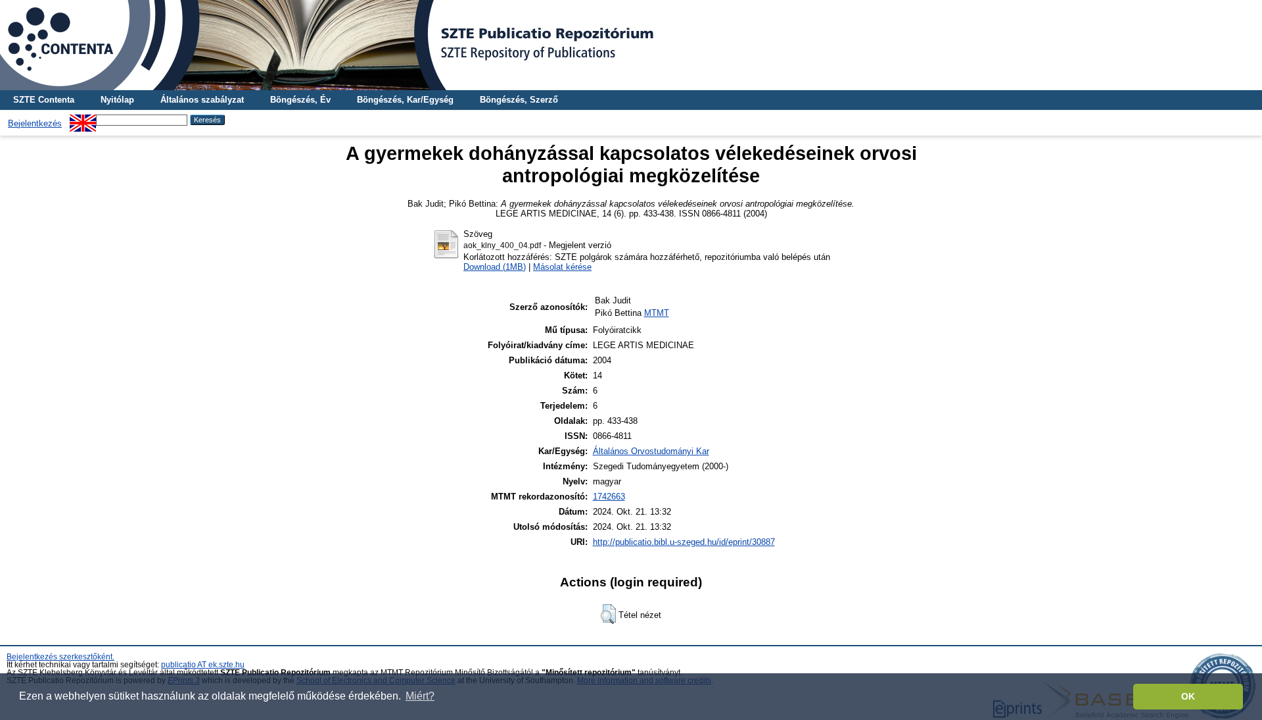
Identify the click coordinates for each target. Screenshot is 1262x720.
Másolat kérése (562, 267)
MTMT (656, 313)
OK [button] (1188, 696)
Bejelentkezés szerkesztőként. (60, 657)
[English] (83, 119)
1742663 (609, 496)
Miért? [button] (420, 696)
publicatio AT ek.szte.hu (203, 665)
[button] (608, 614)
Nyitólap (117, 100)
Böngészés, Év (300, 100)
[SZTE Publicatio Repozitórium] (631, 45)
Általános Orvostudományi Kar (651, 451)
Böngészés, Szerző (519, 100)
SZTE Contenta (43, 100)
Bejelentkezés (35, 123)
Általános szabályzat (202, 100)
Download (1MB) (494, 267)
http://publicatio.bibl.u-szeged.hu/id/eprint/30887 (684, 542)
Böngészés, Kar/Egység (405, 100)
